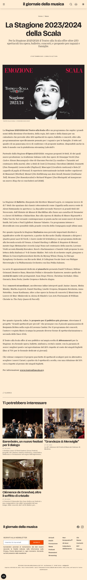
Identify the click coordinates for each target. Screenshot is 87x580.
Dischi (51, 541)
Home (40, 16)
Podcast (52, 549)
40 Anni (65, 543)
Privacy (79, 549)
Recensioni (53, 552)
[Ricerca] (71, 4)
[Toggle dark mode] (83, 4)
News (47, 16)
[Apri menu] (4, 4)
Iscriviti (36, 542)
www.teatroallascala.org (32, 370)
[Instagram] (82, 527)
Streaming (53, 555)
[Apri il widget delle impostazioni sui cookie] (3, 576)
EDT (77, 546)
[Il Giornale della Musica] (43, 4)
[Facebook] (78, 527)
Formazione (53, 544)
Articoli (51, 538)
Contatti (79, 543)
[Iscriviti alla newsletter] (76, 4)
